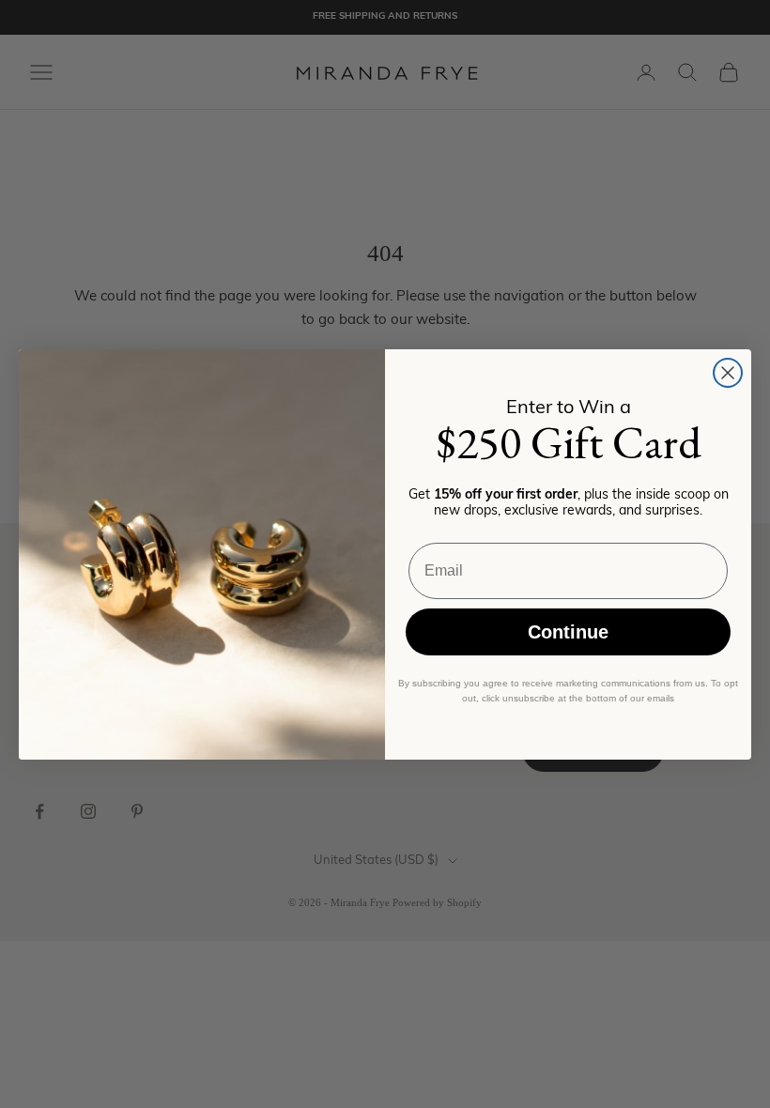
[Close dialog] (728, 373)
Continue (568, 632)
